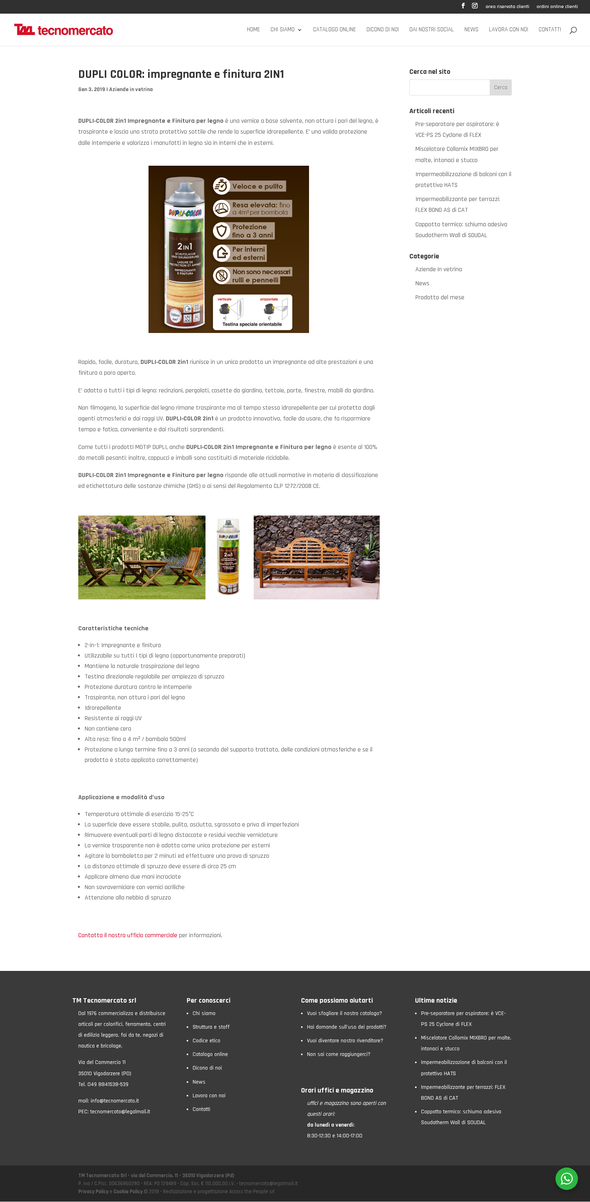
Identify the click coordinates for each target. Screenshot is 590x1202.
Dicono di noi (382, 30)
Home (253, 30)
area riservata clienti (507, 7)
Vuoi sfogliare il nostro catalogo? (344, 1013)
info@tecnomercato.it (115, 1101)
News (471, 30)
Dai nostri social (431, 30)
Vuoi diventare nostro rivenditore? (345, 1040)
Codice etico (206, 1040)
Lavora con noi (508, 30)
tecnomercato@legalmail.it (120, 1111)
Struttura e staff (211, 1027)
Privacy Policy (94, 1191)
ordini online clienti (557, 7)
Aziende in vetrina (131, 89)
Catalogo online (334, 30)
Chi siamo (283, 30)
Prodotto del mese (439, 297)
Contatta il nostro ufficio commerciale (127, 935)
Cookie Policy (128, 1191)
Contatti (550, 30)
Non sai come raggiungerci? (338, 1054)
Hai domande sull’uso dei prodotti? (347, 1027)
